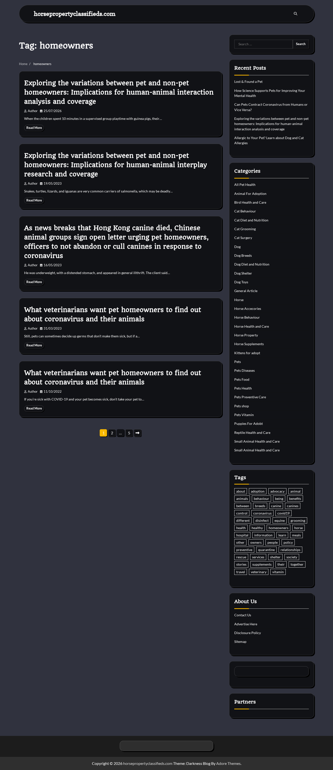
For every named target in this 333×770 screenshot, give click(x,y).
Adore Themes (228, 763)
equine (279, 520)
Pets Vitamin (244, 415)
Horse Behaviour (247, 317)
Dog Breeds (243, 255)
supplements (262, 564)
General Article (245, 291)
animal (295, 491)
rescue (241, 557)
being (279, 498)
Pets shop (241, 406)
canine (276, 506)
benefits (295, 498)
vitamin (278, 572)
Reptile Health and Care (252, 432)
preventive (244, 550)
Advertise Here (245, 624)
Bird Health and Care (250, 202)
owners (256, 542)
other (240, 542)
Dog (237, 247)
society (291, 557)
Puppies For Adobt (248, 423)
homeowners (278, 528)
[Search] (295, 13)
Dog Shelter (243, 273)
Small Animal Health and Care (257, 441)
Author (33, 111)
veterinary (258, 572)
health (241, 528)
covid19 (283, 513)
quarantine (266, 550)
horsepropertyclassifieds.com (75, 13)
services (258, 557)
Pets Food (241, 379)
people (272, 542)
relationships (290, 550)
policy (288, 542)
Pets (237, 362)
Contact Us (242, 615)
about (240, 491)
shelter (275, 557)
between (242, 506)
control (241, 513)
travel (240, 572)
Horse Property (246, 335)
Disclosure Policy (247, 633)
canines (292, 506)
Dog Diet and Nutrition (251, 264)
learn (282, 535)
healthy (257, 528)
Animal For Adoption (250, 193)
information (263, 535)
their (281, 564)
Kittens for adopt (247, 353)
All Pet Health (244, 184)
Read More (34, 128)
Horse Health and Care (251, 326)
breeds (260, 506)
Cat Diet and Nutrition (251, 220)
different (243, 520)
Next (137, 433)
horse (298, 528)
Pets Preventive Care (250, 397)
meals (296, 535)
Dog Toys (241, 282)
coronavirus (262, 513)
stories (241, 564)
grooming (298, 520)
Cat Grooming (245, 229)
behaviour (261, 498)
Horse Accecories (247, 308)
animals (242, 498)
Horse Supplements (249, 344)
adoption (257, 491)
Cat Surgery (243, 238)
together (297, 564)
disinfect (262, 520)
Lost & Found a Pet (248, 81)
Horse (239, 300)
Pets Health (243, 388)
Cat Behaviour (245, 211)
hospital (242, 535)
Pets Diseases (244, 370)
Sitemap (240, 641)
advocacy (277, 491)
